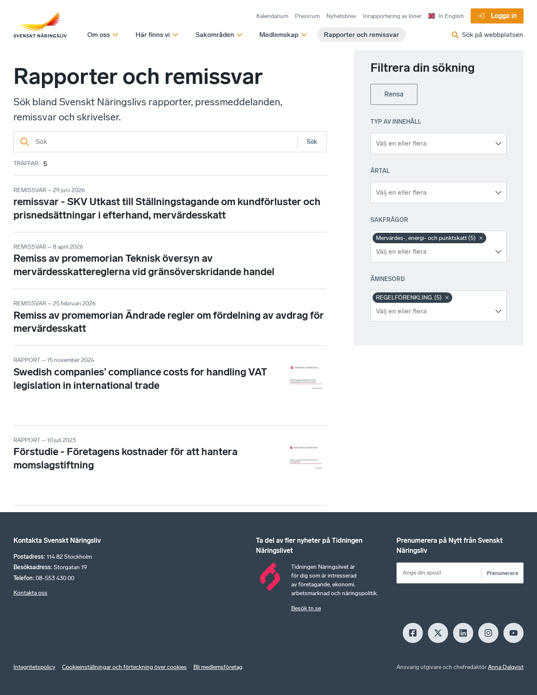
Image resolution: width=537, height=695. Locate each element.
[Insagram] (488, 633)
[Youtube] (513, 633)
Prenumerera (502, 573)
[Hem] (40, 25)
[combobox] (432, 143)
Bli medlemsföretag (217, 667)
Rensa (394, 94)
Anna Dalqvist (506, 667)
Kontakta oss (30, 592)
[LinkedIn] (463, 633)
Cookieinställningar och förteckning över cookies (124, 667)
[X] (438, 633)
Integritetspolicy (34, 667)
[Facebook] (413, 633)
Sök (312, 142)
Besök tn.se (306, 608)
